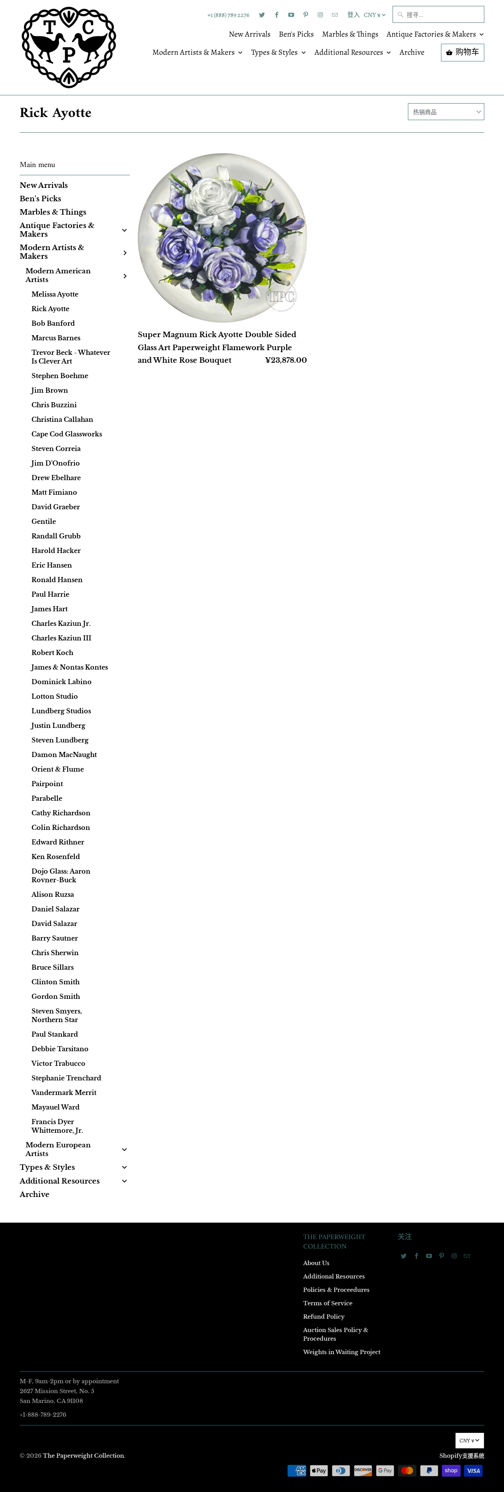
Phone (147, 767)
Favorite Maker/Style (164, 812)
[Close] (366, 576)
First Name (152, 676)
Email (146, 631)
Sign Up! (252, 899)
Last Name (152, 721)
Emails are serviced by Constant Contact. (203, 877)
